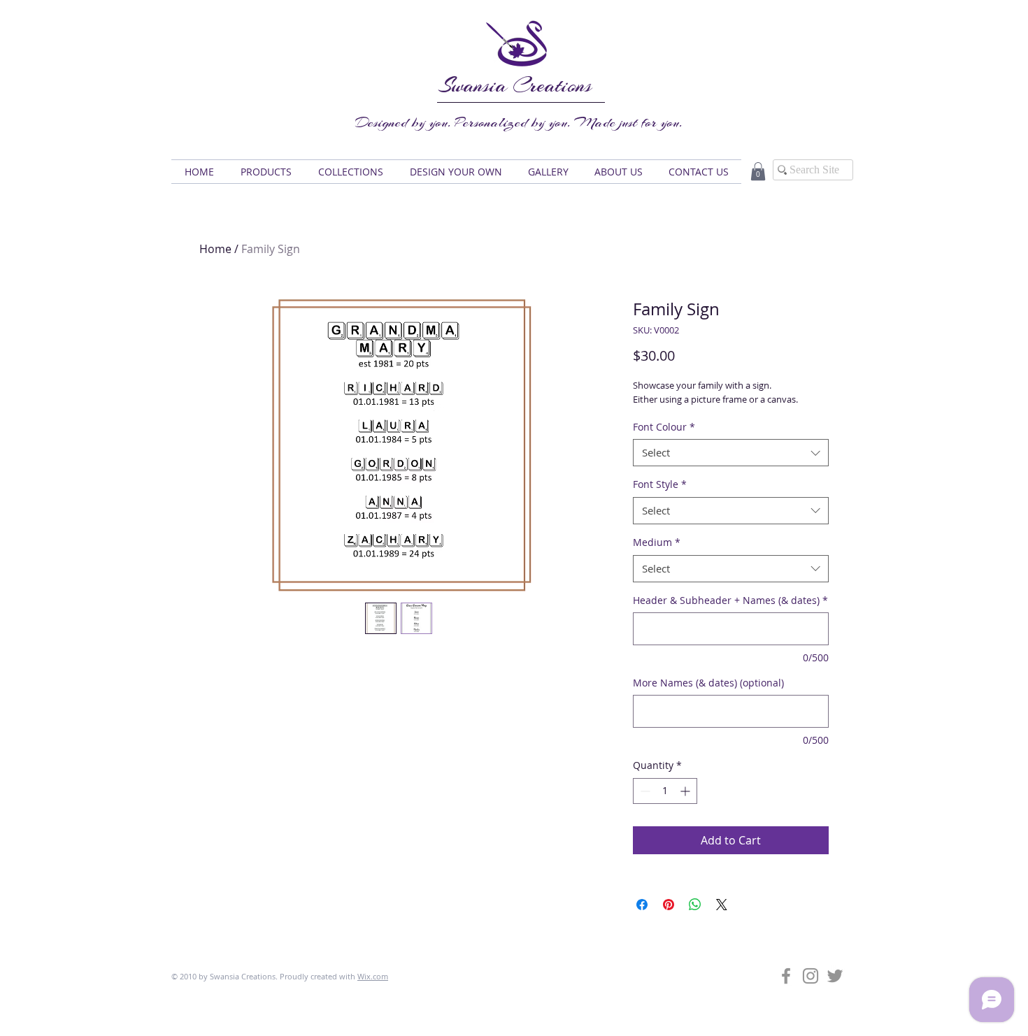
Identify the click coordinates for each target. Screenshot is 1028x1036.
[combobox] (731, 452)
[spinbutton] (665, 791)
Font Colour (664, 426)
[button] (266, 171)
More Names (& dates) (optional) (708, 682)
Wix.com (372, 976)
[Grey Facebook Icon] (786, 975)
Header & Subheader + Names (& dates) (730, 600)
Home (215, 249)
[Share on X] (721, 904)
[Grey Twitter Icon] (834, 975)
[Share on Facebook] (642, 904)
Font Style (660, 484)
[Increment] (686, 791)
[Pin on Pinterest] (668, 904)
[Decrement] (643, 791)
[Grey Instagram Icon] (810, 975)
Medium (656, 542)
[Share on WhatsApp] (695, 904)
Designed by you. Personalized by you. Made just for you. (518, 122)
